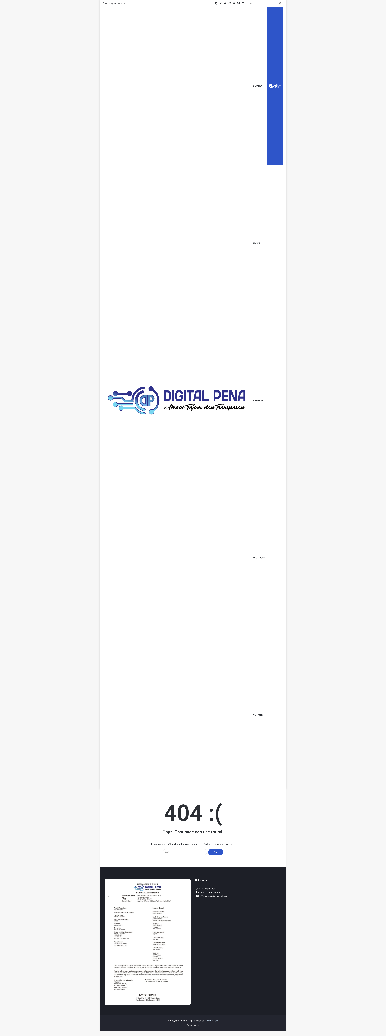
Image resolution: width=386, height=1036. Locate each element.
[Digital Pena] (177, 400)
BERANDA (257, 86)
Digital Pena (212, 1020)
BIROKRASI (258, 400)
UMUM (256, 243)
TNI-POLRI (258, 715)
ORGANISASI (259, 557)
